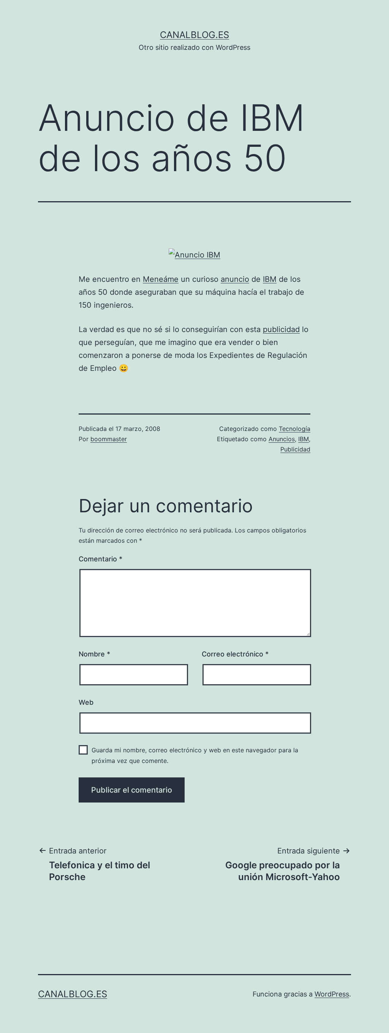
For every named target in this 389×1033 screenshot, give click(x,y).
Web (86, 702)
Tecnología (294, 428)
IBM (270, 279)
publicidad (281, 329)
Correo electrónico (235, 654)
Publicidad (295, 449)
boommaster (108, 439)
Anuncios (282, 439)
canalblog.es (194, 34)
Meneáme (161, 279)
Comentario (100, 559)
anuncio (235, 279)
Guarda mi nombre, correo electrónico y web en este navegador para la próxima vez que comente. (195, 755)
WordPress (332, 994)
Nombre (94, 654)
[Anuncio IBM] (194, 255)
